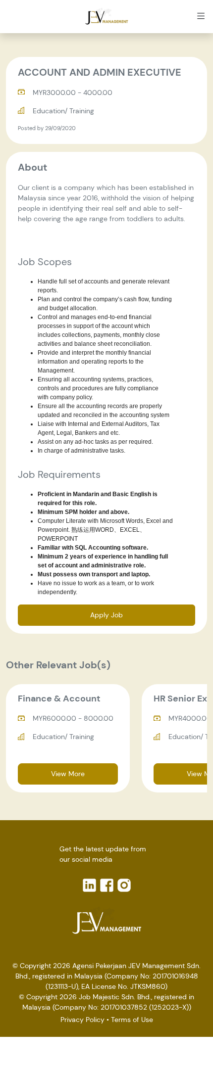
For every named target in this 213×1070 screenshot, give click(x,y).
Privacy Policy (82, 1019)
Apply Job (106, 614)
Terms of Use (132, 1019)
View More (68, 773)
